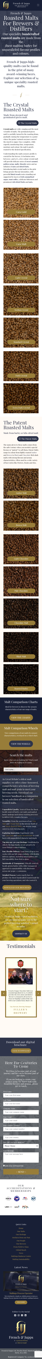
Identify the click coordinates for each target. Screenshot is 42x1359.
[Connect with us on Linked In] (26, 1315)
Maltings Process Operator (21, 1293)
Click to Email (21, 1343)
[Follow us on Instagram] (19, 1315)
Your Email (7, 1117)
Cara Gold (9, 835)
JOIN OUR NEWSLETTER (14, 1166)
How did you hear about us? (14, 1142)
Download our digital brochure (20, 1043)
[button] (38, 993)
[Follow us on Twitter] (15, 1315)
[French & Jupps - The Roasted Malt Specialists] (6, 5)
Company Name (9, 1109)
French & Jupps (21, 3)
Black (16, 455)
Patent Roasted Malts (13, 826)
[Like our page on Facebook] (22, 1315)
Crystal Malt (14, 824)
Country (6, 1134)
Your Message (8, 1151)
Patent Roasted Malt (25, 835)
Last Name (7, 1100)
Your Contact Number (11, 1125)
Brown (9, 455)
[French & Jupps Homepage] (21, 1327)
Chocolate (26, 455)
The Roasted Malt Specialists (21, 6)
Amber (34, 452)
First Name (7, 1092)
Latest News (21, 1267)
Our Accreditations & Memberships (21, 1188)
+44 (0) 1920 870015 (22, 1340)
